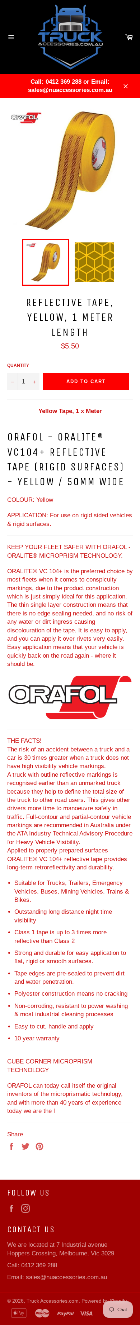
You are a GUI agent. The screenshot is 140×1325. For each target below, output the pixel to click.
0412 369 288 (39, 1265)
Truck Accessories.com (53, 1301)
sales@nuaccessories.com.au (66, 1277)
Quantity (18, 365)
